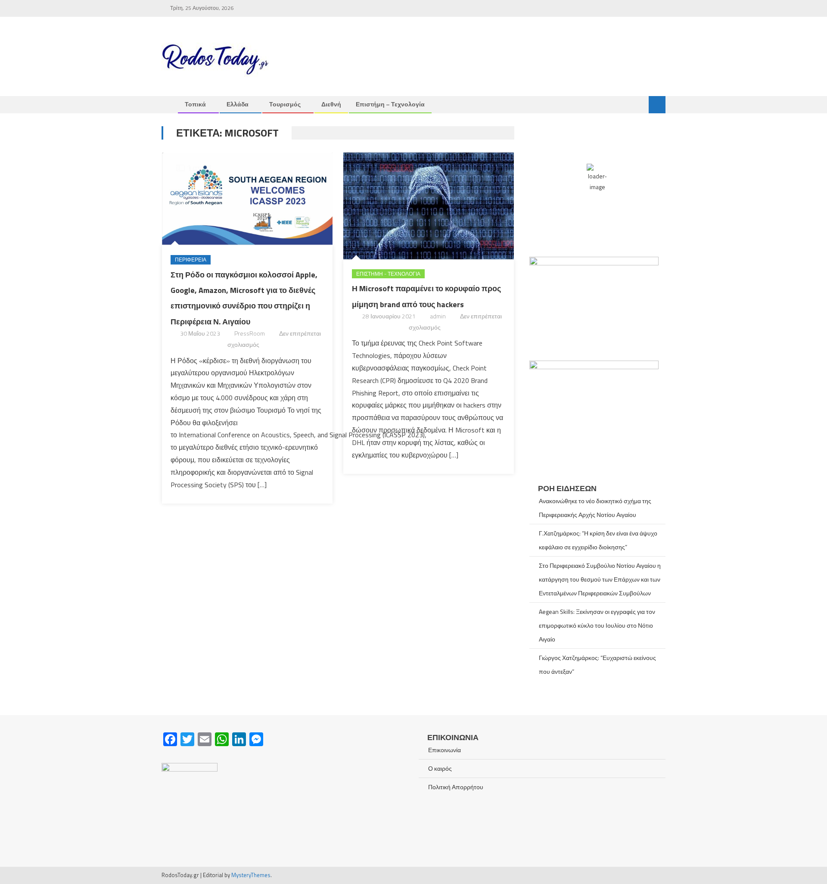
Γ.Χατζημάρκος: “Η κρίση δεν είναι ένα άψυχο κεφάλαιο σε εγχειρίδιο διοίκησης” (598, 540)
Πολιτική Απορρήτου (455, 786)
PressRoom (249, 333)
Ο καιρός (440, 768)
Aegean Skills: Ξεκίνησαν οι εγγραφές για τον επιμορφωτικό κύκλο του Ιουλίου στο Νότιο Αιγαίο (597, 625)
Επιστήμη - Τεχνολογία (388, 274)
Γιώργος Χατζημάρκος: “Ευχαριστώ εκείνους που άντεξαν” (597, 664)
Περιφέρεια (190, 259)
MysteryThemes (250, 875)
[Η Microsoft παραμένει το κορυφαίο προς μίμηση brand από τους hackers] (428, 206)
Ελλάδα (238, 104)
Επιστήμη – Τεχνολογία (390, 104)
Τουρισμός (285, 104)
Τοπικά (195, 104)
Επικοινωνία (444, 749)
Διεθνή (331, 104)
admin (438, 316)
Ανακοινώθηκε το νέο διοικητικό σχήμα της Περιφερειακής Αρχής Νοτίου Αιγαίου (595, 507)
